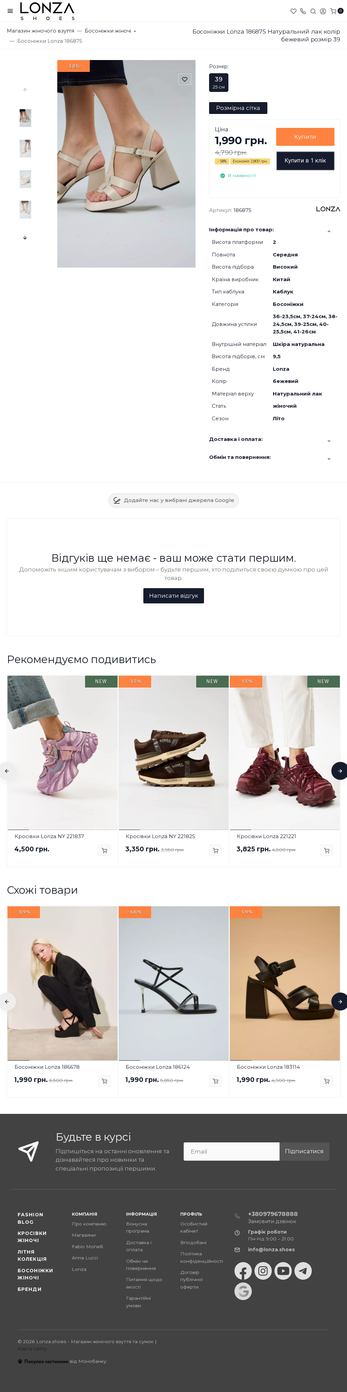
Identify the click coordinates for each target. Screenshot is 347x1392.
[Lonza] (47, 11)
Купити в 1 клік (305, 160)
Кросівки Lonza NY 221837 (49, 836)
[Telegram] (303, 1271)
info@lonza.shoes (271, 1249)
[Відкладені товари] (294, 10)
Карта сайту (32, 1348)
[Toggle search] (313, 10)
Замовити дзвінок (272, 1221)
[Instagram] (263, 1271)
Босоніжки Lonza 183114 (268, 1067)
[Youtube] (283, 1271)
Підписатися (304, 1151)
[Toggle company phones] (303, 10)
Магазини (84, 1235)
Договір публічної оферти (191, 1280)
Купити (305, 136)
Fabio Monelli (87, 1246)
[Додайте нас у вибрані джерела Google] (243, 1291)
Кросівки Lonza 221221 (266, 836)
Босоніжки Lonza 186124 (158, 1067)
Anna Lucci (85, 1257)
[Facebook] (243, 1271)
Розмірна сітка (238, 107)
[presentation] (25, 90)
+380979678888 (273, 1214)
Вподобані (193, 1242)
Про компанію (89, 1223)
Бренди (30, 1289)
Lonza (79, 1269)
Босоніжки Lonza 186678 (47, 1067)
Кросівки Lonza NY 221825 (160, 836)
